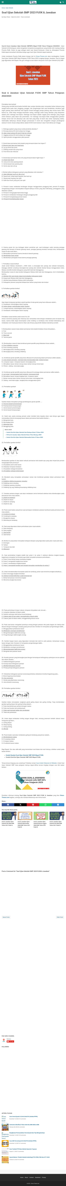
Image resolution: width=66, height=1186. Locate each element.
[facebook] (8, 804)
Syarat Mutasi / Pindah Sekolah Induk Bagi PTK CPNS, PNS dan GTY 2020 (29, 1157)
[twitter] (20, 804)
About (26, 1177)
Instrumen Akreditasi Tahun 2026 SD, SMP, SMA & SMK (24, 1124)
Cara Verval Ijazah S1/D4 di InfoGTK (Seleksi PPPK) (23, 1116)
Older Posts (60, 917)
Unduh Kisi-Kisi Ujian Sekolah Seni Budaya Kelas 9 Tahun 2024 (25, 432)
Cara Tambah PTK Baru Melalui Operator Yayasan (23, 1149)
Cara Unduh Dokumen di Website (46, 763)
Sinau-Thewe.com (41, 56)
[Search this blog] (63, 2)
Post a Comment (25, 17)
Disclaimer (38, 1177)
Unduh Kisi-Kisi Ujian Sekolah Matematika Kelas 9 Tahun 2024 (24, 437)
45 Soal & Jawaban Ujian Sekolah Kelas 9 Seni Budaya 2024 (23, 434)
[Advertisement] (33, 32)
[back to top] (62, 1182)
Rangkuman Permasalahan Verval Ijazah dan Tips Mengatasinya (27, 1132)
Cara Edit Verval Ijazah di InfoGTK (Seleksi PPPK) (22, 1141)
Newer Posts (6, 917)
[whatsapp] (45, 804)
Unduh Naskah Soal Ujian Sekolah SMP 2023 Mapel (24, 755)
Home (21, 1177)
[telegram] (58, 804)
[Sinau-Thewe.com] (33, 2)
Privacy (44, 1177)
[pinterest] (33, 804)
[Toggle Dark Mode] (61, 2)
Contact (31, 1177)
